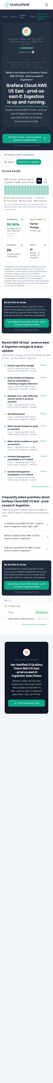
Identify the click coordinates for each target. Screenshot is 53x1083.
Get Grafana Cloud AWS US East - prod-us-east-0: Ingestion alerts (26, 323)
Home (4, 16)
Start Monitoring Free (28, 703)
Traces (32, 16)
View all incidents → (41, 486)
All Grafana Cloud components (19, 154)
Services (13, 16)
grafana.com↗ (26, 52)
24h (39, 180)
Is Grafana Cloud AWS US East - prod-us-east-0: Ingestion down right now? (24, 525)
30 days (46, 180)
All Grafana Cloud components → (35, 624)
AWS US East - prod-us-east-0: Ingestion (43, 16)
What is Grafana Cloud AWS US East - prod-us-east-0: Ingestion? (22, 537)
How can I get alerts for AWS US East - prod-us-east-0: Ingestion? (23, 549)
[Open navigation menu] (46, 5)
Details (43, 365)
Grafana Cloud (22, 16)
